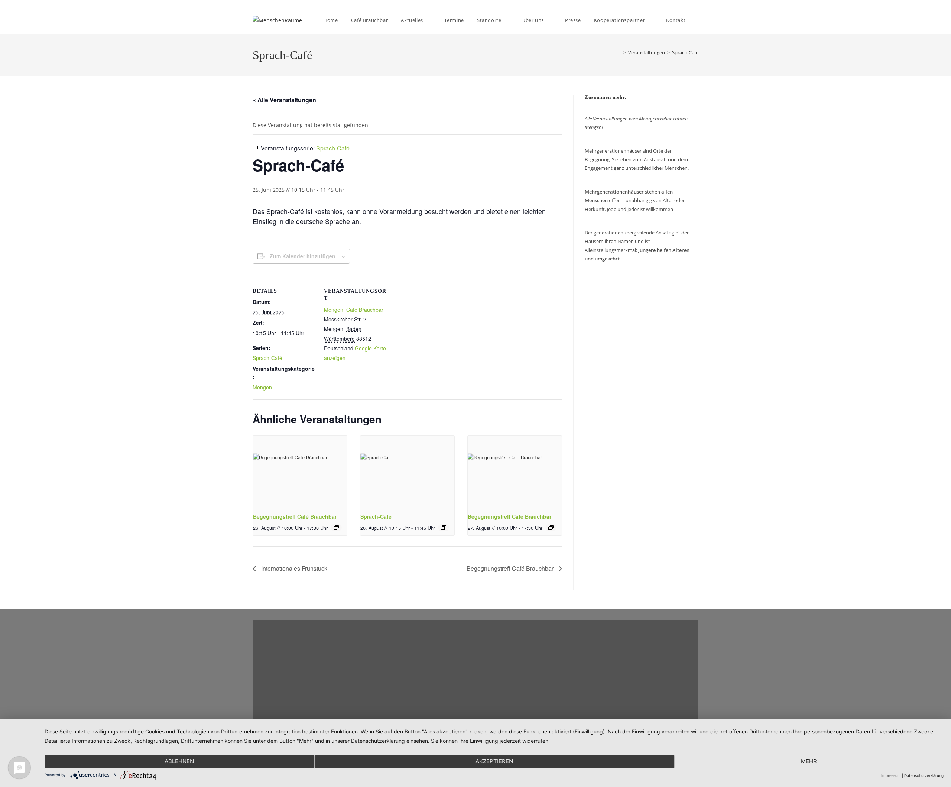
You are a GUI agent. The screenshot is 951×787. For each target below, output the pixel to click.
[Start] (617, 52)
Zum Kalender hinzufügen (302, 256)
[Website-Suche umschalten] (698, 20)
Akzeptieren (494, 761)
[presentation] (300, 471)
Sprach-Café (685, 52)
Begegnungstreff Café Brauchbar (295, 516)
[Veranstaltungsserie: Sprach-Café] (443, 527)
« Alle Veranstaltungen (284, 99)
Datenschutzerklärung (924, 775)
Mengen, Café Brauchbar (353, 309)
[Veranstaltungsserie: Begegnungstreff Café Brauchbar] (336, 527)
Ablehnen (179, 761)
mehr (809, 761)
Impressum (891, 775)
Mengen (262, 387)
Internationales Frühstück (293, 568)
